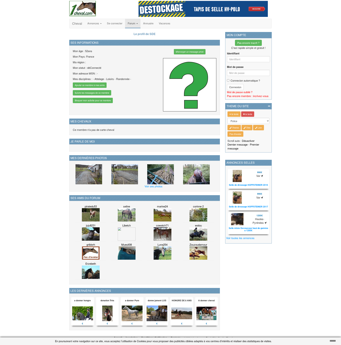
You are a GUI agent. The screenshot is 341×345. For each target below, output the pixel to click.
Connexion (235, 87)
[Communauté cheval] (101, 8)
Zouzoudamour (198, 244)
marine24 (162, 206)
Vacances (164, 23)
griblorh (90, 244)
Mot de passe (235, 67)
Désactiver (248, 141)
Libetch (126, 225)
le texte (235, 114)
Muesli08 (126, 244)
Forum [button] (132, 23)
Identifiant (233, 53)
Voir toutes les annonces (240, 238)
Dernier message (238, 144)
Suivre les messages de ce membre (92, 92)
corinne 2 (198, 206)
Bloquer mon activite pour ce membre (93, 100)
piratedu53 (91, 206)
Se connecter (114, 23)
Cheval (77, 23)
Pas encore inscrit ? (248, 43)
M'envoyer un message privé (190, 51)
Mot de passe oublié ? (239, 92)
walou (198, 225)
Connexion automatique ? (245, 80)
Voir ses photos (154, 186)
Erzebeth (90, 263)
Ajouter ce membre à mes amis (90, 85)
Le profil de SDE (145, 34)
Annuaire (148, 23)
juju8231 (91, 225)
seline (126, 206)
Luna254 (162, 244)
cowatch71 (162, 225)
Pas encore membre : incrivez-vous (248, 96)
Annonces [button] (93, 23)
